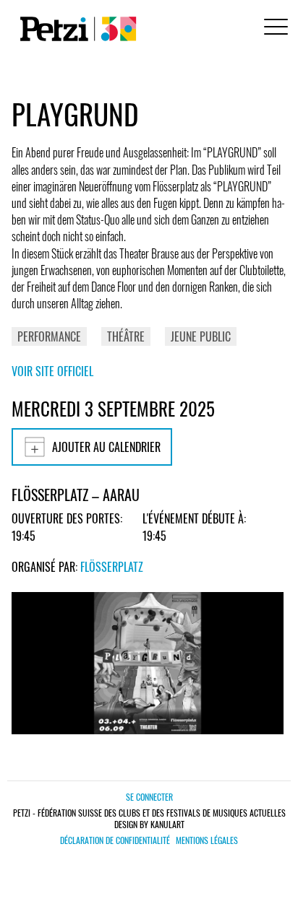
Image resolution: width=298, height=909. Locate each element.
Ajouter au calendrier (106, 447)
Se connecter (149, 797)
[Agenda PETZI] (75, 29)
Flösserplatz (111, 566)
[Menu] (273, 28)
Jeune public (201, 336)
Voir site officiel (52, 371)
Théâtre (126, 336)
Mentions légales (207, 840)
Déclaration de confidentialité (115, 840)
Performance (49, 336)
